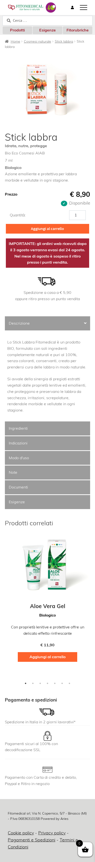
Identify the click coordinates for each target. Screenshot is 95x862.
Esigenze (47, 30)
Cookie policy (21, 833)
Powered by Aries (54, 818)
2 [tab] (32, 683)
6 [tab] (62, 683)
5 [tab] (54, 683)
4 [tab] (47, 683)
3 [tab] (40, 683)
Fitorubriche (77, 30)
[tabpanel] (47, 600)
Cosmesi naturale (37, 41)
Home (15, 41)
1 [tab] (25, 683)
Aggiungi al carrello (47, 228)
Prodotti (17, 30)
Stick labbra (64, 41)
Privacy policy (52, 833)
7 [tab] (69, 683)
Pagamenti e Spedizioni (31, 840)
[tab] (47, 323)
